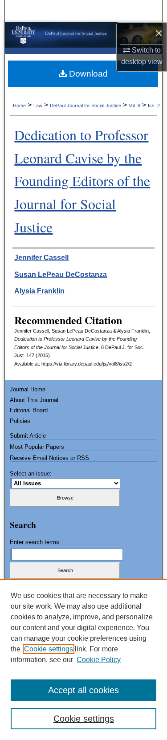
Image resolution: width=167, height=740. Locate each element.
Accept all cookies (83, 690)
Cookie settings (48, 649)
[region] (83, 659)
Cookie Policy (99, 659)
